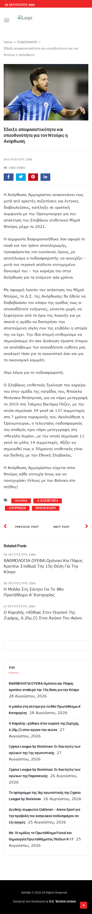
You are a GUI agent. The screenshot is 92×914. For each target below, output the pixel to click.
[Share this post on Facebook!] (8, 177)
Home (8, 42)
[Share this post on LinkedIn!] (45, 177)
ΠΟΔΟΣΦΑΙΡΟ (27, 42)
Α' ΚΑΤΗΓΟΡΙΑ (47, 501)
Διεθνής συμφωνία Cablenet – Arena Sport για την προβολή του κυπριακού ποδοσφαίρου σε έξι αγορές (44, 816)
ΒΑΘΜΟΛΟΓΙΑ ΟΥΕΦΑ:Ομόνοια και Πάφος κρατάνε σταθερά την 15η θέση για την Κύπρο (43, 566)
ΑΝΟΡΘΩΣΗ (17, 508)
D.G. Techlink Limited (62, 901)
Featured (21, 501)
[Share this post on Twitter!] (21, 177)
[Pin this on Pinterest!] (33, 177)
